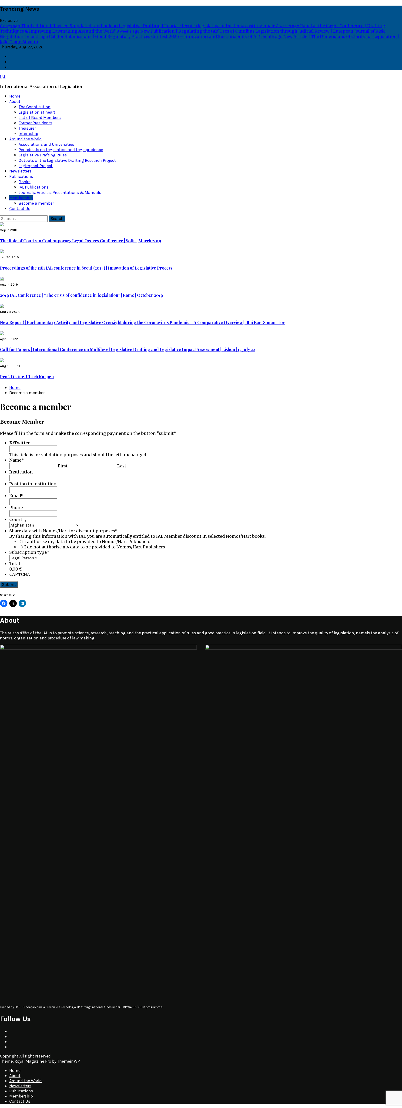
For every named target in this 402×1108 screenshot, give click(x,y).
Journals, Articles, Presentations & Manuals (60, 192)
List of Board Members (40, 117)
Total (14, 563)
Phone (16, 507)
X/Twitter (19, 443)
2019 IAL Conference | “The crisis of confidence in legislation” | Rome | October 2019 (81, 295)
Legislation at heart (37, 112)
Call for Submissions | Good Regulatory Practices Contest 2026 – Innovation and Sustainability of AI (141, 36)
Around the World (25, 139)
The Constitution (34, 106)
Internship (28, 133)
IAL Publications (34, 187)
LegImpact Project (36, 165)
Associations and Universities (46, 144)
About (14, 101)
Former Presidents (35, 122)
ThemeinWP (68, 1061)
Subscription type (29, 552)
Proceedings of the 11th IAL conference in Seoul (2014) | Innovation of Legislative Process (86, 268)
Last (121, 466)
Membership (21, 197)
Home (14, 96)
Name (16, 460)
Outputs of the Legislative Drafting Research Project (67, 160)
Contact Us (19, 208)
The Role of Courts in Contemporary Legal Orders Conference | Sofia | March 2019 (80, 240)
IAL (3, 77)
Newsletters (20, 171)
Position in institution (33, 483)
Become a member (36, 203)
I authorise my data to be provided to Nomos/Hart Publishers (87, 541)
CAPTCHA (19, 574)
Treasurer (27, 128)
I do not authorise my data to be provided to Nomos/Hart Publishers (94, 547)
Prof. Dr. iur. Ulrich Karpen (27, 376)
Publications (21, 176)
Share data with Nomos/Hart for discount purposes (63, 531)
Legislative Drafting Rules (43, 155)
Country (18, 519)
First (63, 466)
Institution (21, 472)
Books (24, 181)
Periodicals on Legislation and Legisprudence (61, 149)
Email (16, 495)
